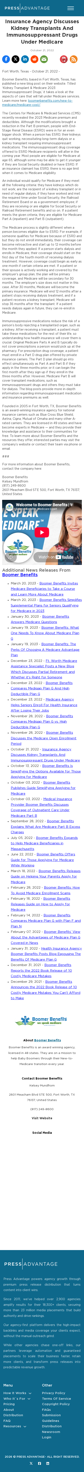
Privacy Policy (53, 1393)
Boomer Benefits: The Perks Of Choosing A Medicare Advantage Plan (45, 650)
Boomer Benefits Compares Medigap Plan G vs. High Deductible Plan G (42, 722)
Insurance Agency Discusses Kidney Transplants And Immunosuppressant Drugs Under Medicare (45, 755)
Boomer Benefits (20, 575)
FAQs (46, 1409)
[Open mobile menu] (70, 8)
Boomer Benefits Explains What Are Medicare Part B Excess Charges (45, 827)
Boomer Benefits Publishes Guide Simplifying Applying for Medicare (43, 788)
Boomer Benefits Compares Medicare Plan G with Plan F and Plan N (46, 921)
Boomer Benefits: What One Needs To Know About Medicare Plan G (45, 633)
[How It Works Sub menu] (30, 1393)
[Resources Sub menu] (24, 1426)
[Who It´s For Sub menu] (29, 1398)
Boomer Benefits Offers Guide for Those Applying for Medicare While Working (43, 860)
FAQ (7, 1420)
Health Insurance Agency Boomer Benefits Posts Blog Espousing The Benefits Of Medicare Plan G (46, 954)
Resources (12, 1426)
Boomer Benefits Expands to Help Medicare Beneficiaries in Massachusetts (44, 843)
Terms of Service (56, 1398)
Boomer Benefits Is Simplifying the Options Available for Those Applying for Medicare (46, 771)
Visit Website (42, 1118)
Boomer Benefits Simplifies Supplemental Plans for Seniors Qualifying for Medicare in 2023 (46, 605)
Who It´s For (14, 1398)
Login (46, 1437)
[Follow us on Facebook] (39, 1463)
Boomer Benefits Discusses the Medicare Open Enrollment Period (43, 738)
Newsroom (51, 1432)
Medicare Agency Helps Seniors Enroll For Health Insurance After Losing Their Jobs (44, 705)
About (8, 1409)
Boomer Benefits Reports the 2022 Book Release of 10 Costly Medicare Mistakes (41, 971)
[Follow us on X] (31, 1463)
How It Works (14, 1393)
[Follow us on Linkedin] (47, 1463)
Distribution (13, 1415)
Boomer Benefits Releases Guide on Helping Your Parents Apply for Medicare (46, 877)
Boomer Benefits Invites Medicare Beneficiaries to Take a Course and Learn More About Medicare (44, 589)
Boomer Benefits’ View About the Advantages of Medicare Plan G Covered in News (45, 937)
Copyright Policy (56, 1404)
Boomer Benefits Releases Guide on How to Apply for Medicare (40, 904)
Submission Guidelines (51, 1418)
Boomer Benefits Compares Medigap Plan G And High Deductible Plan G (42, 689)
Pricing (9, 1404)
